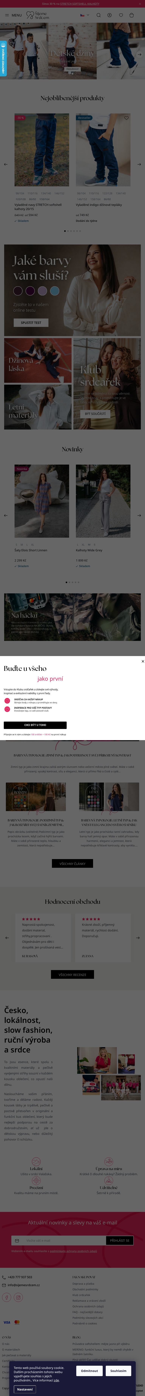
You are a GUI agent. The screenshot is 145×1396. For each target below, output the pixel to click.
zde (56, 1380)
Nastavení (25, 1389)
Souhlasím (118, 1371)
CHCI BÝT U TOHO (35, 725)
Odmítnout (89, 1371)
